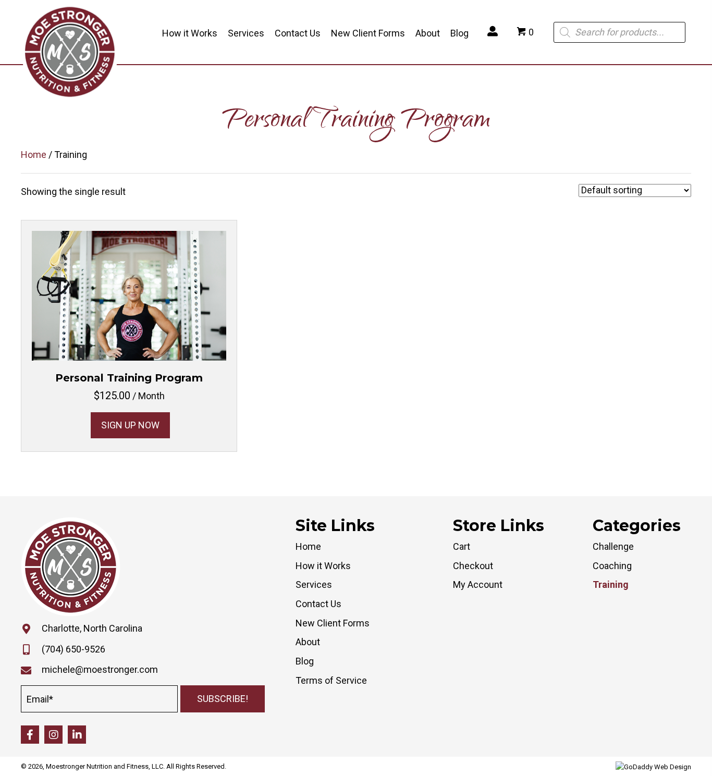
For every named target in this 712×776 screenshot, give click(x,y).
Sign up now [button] (130, 425)
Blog (305, 661)
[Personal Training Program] (129, 295)
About (308, 641)
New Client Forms (333, 623)
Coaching (612, 565)
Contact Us (318, 603)
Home (33, 154)
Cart (461, 546)
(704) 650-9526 (73, 649)
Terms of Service (331, 680)
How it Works (323, 565)
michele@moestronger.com (100, 669)
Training (611, 584)
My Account (477, 584)
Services (314, 584)
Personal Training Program (129, 378)
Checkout (473, 565)
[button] (222, 698)
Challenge (613, 546)
